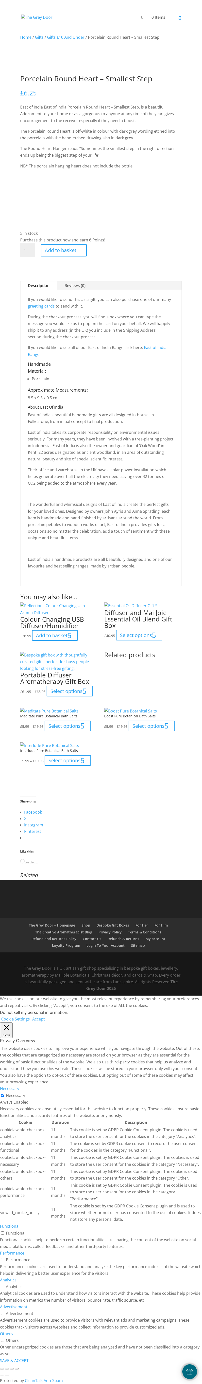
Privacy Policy (110, 932)
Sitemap (138, 945)
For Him (161, 925)
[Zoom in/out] (2, 1368)
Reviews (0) (75, 285)
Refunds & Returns (123, 938)
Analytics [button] (8, 1280)
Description (39, 285)
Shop (86, 925)
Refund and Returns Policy (54, 938)
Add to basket (60, 250)
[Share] (12, 1368)
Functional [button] (9, 1226)
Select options (66, 691)
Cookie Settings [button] (15, 1019)
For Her (141, 925)
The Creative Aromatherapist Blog (63, 932)
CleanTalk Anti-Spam (44, 1380)
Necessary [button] (9, 1088)
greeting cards (41, 306)
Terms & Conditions (144, 932)
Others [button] (6, 1333)
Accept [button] (38, 1019)
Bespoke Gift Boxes (113, 925)
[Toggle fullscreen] (7, 1368)
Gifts (39, 37)
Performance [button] (12, 1253)
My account (155, 938)
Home (26, 37)
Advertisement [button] (13, 1307)
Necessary (15, 1095)
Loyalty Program (66, 945)
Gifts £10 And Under (65, 37)
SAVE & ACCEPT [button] (14, 1360)
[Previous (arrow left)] (2, 1375)
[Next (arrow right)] (7, 1375)
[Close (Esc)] (17, 1368)
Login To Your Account (105, 945)
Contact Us (92, 938)
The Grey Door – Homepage (52, 925)
